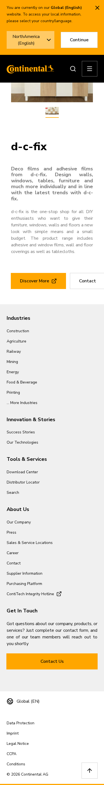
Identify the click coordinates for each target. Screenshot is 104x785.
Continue (79, 40)
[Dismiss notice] (97, 7)
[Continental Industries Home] (29, 69)
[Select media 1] (52, 111)
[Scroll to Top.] (89, 770)
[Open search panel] (73, 68)
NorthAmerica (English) (26, 40)
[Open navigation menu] (89, 68)
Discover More (34, 281)
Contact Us (52, 661)
